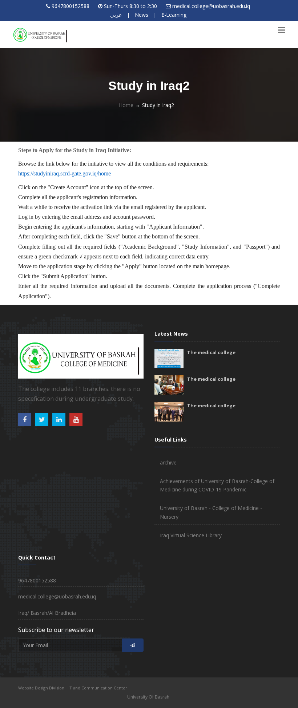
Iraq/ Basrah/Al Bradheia (47, 612)
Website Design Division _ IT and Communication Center (72, 688)
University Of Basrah (148, 697)
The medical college (211, 352)
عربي (116, 14)
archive (168, 462)
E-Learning (173, 14)
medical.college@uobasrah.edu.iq (211, 6)
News (141, 14)
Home (126, 105)
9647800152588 (70, 6)
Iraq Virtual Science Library (191, 535)
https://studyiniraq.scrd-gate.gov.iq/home (64, 173)
